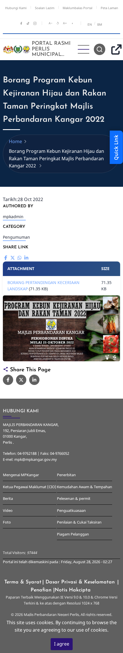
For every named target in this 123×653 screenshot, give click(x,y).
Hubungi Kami (16, 8)
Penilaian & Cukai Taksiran (79, 522)
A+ (65, 23)
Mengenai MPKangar (21, 474)
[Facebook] (21, 23)
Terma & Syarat (22, 582)
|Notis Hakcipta (72, 590)
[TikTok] (28, 23)
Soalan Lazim (44, 8)
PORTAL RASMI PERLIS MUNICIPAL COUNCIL (51, 52)
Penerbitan (66, 474)
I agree (61, 644)
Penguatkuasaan (71, 510)
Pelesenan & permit (73, 498)
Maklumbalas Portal (77, 8)
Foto (7, 522)
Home (15, 141)
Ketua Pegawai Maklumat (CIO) (29, 486)
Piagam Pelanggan (73, 534)
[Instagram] (35, 23)
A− (51, 23)
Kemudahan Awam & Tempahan (84, 486)
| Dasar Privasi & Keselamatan (79, 582)
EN (90, 25)
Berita (8, 498)
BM (99, 25)
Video (8, 510)
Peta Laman (109, 8)
